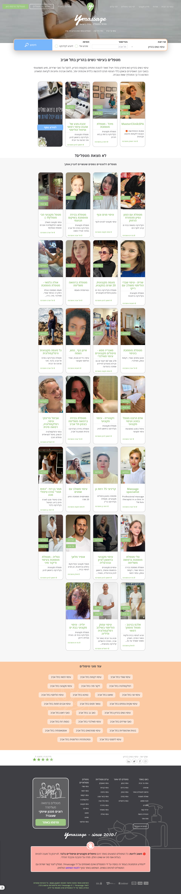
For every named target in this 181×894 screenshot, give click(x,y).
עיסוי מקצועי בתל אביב (61, 686)
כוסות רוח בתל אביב (59, 721)
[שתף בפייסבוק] (139, 761)
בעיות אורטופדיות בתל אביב (122, 730)
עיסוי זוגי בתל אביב (131, 694)
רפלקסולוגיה (84, 799)
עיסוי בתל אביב (98, 31)
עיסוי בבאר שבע (103, 796)
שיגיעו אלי (83, 46)
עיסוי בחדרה (104, 805)
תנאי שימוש (144, 801)
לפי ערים (114, 6)
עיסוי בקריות (104, 787)
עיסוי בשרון (124, 792)
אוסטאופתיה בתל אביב (56, 730)
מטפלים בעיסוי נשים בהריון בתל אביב (77, 31)
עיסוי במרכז (124, 796)
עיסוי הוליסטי (84, 822)
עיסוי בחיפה (104, 792)
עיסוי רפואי (85, 791)
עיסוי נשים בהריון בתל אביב (117, 712)
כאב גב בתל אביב (87, 712)
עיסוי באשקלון (104, 783)
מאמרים (145, 805)
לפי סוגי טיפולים (128, 6)
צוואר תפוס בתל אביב (90, 703)
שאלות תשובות (143, 796)
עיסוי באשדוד (104, 810)
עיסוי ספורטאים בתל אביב (88, 730)
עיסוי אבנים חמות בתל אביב (57, 703)
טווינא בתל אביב (80, 694)
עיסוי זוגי (86, 808)
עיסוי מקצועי (84, 804)
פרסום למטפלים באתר (140, 792)
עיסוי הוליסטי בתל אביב (52, 694)
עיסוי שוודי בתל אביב (120, 677)
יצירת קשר (144, 810)
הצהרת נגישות (143, 814)
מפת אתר (145, 818)
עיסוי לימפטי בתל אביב (110, 739)
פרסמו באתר (50, 822)
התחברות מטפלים (41, 6)
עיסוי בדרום (124, 787)
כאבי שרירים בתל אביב (120, 721)
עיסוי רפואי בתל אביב (61, 677)
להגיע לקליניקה (66, 46)
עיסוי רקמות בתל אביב (90, 677)
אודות (155, 6)
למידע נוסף (50, 127)
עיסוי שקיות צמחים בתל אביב (123, 703)
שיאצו (87, 813)
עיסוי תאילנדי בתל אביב (89, 721)
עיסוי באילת (105, 814)
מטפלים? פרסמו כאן (15, 6)
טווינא (87, 817)
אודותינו (145, 787)
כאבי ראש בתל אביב (59, 712)
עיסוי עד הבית (167, 6)
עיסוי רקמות (85, 795)
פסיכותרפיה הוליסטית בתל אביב (75, 739)
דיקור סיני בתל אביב (90, 686)
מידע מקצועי (144, 6)
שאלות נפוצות (64, 6)
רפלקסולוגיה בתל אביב (120, 686)
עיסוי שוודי (85, 786)
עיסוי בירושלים (123, 801)
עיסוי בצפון (124, 783)
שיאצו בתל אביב (105, 694)
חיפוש (33, 45)
